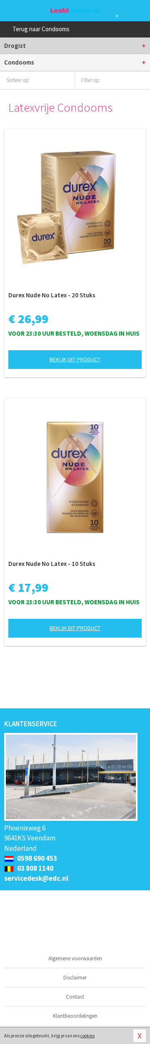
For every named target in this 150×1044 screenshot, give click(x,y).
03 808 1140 (34, 868)
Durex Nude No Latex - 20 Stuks (51, 295)
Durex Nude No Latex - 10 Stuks (51, 564)
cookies (87, 1036)
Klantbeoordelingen (75, 1015)
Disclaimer (75, 977)
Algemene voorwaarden (75, 958)
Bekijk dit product (75, 359)
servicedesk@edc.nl (36, 878)
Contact (75, 996)
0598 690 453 (36, 858)
